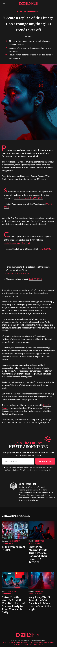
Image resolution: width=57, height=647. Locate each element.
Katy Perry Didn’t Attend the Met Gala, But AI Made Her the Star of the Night (39, 603)
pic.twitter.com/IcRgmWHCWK (28, 198)
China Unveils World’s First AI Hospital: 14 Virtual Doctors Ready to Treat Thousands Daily (13, 605)
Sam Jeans (25, 483)
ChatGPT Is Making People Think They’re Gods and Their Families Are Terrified (37, 554)
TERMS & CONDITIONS (39, 642)
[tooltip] (34, 484)
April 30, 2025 (35, 279)
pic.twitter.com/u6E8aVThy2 (17, 243)
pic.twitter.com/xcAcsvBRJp (17, 273)
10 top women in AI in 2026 (13, 549)
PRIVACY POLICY (24, 642)
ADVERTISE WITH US (10, 642)
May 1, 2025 (45, 248)
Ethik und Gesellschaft (28, 12)
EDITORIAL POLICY (36, 644)
